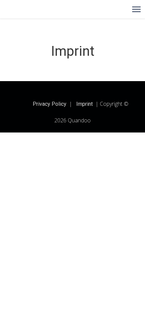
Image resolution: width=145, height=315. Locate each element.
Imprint (84, 104)
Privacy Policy (49, 104)
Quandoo (79, 120)
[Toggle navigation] (136, 9)
